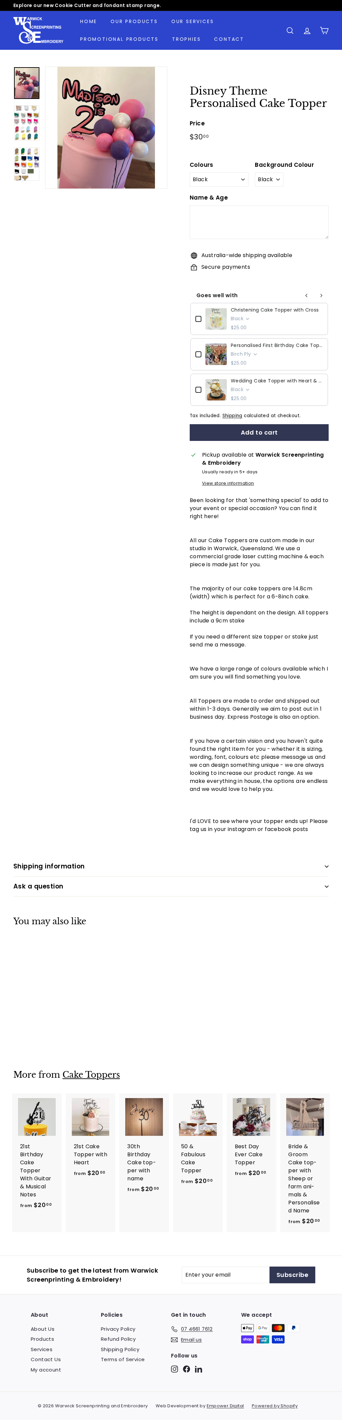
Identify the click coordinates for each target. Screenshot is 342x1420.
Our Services (192, 21)
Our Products (134, 21)
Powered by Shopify (275, 1406)
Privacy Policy (118, 1328)
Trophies (186, 39)
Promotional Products (119, 39)
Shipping (232, 415)
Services (41, 1349)
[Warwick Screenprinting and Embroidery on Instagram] (174, 1369)
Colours (201, 165)
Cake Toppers (91, 1075)
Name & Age (209, 198)
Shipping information (49, 866)
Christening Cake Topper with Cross (275, 310)
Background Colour (284, 165)
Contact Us (46, 1359)
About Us (42, 1328)
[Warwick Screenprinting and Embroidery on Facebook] (186, 1369)
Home (88, 21)
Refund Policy (118, 1338)
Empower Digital (225, 1406)
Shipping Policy (120, 1349)
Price (197, 123)
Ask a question (38, 886)
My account (46, 1369)
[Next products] (321, 295)
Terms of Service (123, 1359)
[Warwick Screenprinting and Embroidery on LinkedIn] (198, 1369)
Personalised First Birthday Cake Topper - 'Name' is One (277, 345)
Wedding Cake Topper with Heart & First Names (277, 380)
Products (42, 1338)
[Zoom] (106, 128)
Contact (229, 39)
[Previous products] (306, 295)
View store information (228, 483)
